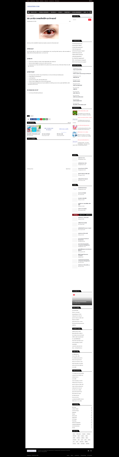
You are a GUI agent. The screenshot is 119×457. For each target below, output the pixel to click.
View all (69, 122)
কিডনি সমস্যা (74, 435)
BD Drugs (82, 407)
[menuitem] (28, 12)
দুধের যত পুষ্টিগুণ (74, 367)
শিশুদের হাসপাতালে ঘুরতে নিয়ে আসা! (77, 359)
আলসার (74, 434)
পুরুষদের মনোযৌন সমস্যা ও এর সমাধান (77, 321)
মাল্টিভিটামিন (86, 441)
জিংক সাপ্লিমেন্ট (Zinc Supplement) (78, 58)
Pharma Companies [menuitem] (43, 12)
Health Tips (32, 0)
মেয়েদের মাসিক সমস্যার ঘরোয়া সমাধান (77, 346)
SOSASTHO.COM (35, 455)
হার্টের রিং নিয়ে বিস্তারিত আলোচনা (77, 100)
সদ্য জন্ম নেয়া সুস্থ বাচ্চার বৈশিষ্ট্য (77, 69)
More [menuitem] (85, 12)
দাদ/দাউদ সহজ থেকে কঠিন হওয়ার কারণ (78, 97)
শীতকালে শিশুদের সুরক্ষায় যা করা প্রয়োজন (77, 363)
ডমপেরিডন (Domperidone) (77, 56)
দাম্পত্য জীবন (74, 439)
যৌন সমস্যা (74, 443)
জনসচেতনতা (78, 437)
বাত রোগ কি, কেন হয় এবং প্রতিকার (76, 390)
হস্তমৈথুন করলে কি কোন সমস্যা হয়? (83, 179)
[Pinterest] (41, 119)
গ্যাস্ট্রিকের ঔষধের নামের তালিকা (82, 222)
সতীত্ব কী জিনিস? (74, 344)
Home (28, 0)
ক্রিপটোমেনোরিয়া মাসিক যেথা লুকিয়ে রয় (77, 333)
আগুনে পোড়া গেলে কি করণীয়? (82, 193)
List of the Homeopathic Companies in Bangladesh (84, 244)
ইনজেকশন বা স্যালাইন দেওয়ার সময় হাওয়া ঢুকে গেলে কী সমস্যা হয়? (82, 73)
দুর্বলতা (78, 439)
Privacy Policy (83, 455)
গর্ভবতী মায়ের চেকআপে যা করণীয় (76, 331)
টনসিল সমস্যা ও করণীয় (60, 134)
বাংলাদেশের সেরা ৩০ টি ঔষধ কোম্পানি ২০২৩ (84, 265)
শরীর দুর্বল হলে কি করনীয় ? (75, 319)
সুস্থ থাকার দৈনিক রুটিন (75, 310)
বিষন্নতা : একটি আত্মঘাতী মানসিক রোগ (77, 348)
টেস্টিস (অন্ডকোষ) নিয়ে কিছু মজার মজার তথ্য (78, 323)
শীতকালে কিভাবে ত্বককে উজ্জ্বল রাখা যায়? (77, 340)
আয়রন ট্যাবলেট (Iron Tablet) (77, 45)
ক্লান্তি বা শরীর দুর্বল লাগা (76, 93)
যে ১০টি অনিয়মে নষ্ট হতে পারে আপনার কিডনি (78, 373)
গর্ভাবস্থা (86, 435)
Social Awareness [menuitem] (76, 12)
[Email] (46, 119)
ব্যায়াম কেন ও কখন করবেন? (76, 312)
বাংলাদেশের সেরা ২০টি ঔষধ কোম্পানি (83, 233)
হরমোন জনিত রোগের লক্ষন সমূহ (82, 187)
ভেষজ (73, 441)
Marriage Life (89, 214)
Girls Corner (82, 415)
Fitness (37, 0)
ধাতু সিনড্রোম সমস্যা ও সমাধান (82, 163)
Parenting (82, 421)
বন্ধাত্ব (85, 439)
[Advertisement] (69, 5)
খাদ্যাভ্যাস (82, 435)
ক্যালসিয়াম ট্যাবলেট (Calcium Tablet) (78, 51)
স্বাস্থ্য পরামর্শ (32, 15)
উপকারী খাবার (88, 434)
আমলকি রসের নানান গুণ (75, 377)
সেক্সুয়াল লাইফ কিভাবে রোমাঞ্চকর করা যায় (77, 386)
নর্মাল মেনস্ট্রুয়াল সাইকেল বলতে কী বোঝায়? (78, 335)
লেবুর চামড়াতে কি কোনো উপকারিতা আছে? (77, 375)
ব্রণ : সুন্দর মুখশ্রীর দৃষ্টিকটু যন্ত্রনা (76, 338)
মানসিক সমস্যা (81, 441)
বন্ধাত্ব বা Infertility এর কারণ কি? (77, 342)
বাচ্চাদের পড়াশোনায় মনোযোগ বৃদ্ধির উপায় (77, 365)
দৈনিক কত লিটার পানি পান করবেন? (76, 393)
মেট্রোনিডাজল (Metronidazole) (77, 54)
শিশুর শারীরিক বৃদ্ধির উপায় (75, 354)
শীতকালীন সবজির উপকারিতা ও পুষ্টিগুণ (83, 111)
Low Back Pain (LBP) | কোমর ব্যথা (78, 399)
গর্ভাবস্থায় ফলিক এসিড (76, 77)
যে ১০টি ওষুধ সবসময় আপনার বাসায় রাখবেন (79, 301)
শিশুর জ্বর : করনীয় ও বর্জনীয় (75, 356)
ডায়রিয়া (87, 437)
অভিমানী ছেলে (74, 325)
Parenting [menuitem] (67, 12)
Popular (75, 214)
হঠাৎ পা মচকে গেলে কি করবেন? (46, 134)
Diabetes (42, 0)
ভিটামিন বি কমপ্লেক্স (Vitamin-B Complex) (79, 62)
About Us (46, 0)
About (72, 455)
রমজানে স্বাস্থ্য (82, 443)
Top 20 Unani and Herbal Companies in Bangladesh (84, 260)
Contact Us (51, 0)
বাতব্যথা (89, 439)
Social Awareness (82, 426)
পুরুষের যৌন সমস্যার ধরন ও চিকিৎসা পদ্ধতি (83, 173)
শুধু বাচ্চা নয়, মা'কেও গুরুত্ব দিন (82, 208)
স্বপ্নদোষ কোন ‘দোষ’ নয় (81, 157)
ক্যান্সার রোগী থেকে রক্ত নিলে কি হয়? (77, 391)
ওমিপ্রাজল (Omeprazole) (76, 49)
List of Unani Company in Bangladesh (83, 239)
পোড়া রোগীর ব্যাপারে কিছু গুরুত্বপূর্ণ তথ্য (83, 125)
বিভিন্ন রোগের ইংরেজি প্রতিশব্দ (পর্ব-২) (83, 140)
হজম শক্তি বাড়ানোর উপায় (75, 395)
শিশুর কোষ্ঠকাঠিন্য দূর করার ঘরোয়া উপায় (77, 358)
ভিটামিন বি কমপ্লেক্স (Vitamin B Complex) (83, 255)
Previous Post (30, 168)
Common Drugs (82, 410)
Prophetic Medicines (82, 424)
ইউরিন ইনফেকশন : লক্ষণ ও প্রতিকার (83, 132)
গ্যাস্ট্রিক (74, 437)
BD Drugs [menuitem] (53, 12)
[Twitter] (38, 119)
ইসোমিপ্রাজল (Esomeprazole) (77, 47)
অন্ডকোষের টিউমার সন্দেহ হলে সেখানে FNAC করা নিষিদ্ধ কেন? (84, 250)
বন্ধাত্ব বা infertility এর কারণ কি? (77, 380)
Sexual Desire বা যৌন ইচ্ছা (83, 168)
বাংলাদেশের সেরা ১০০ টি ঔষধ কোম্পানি (83, 217)
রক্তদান (78, 443)
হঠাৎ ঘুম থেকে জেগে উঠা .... (75, 397)
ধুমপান (82, 439)
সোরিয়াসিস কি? (75, 89)
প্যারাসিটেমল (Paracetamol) (77, 52)
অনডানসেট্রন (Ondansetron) (77, 43)
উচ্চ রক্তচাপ (83, 434)
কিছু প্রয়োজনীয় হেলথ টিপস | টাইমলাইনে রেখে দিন (33, 134)
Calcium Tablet (82, 408)
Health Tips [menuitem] (33, 12)
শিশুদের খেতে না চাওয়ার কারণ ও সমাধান (77, 361)
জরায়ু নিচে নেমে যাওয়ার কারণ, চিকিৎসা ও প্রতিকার (85, 117)
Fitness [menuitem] (60, 12)
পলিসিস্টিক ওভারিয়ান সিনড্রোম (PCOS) (77, 337)
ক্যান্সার (78, 435)
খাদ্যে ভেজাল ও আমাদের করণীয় (82, 198)
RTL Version (57, 0)
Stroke (82, 427)
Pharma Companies (82, 422)
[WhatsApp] (44, 119)
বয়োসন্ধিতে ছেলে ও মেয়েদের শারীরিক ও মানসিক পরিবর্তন (84, 204)
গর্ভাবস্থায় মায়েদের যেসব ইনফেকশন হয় (77, 382)
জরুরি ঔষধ (83, 437)
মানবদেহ (77, 441)
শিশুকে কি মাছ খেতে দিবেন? (76, 81)
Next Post (68, 168)
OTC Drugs (82, 419)
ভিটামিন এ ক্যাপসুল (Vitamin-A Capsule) (79, 60)
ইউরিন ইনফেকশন (79, 434)
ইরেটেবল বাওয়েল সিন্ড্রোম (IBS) (77, 85)
